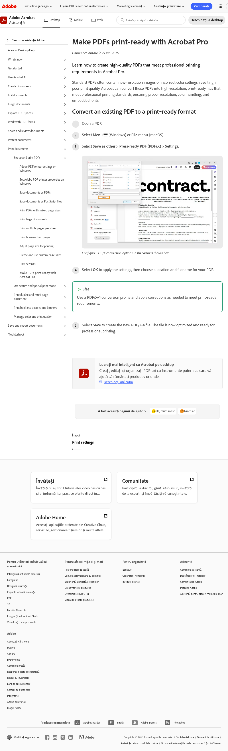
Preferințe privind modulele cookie (139, 743)
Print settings (27, 264)
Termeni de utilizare (208, 737)
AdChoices (215, 743)
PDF (9, 598)
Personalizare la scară (77, 569)
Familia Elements (16, 610)
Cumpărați (201, 6)
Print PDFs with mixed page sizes (40, 210)
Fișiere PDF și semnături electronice (82, 6)
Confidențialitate (185, 737)
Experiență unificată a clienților (82, 581)
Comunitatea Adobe (191, 581)
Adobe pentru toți (16, 701)
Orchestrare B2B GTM (77, 593)
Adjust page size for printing (36, 246)
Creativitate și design (36, 6)
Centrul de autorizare (18, 689)
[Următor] (186, 446)
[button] (220, 6)
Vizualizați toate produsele (21, 622)
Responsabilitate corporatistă (23, 671)
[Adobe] (9, 6)
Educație (127, 569)
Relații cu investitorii (18, 677)
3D (8, 604)
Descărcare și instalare (193, 575)
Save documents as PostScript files (41, 201)
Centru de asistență (191, 569)
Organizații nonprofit (133, 575)
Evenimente (13, 659)
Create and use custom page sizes (40, 255)
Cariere (11, 653)
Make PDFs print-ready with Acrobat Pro (38, 275)
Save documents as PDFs (35, 192)
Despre (11, 647)
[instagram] (55, 737)
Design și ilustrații (17, 586)
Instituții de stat (131, 581)
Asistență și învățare (167, 6)
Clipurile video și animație (21, 592)
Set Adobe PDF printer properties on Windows (42, 182)
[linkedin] (70, 737)
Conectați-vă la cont (18, 641)
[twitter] (63, 737)
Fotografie (12, 580)
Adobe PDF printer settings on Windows (38, 169)
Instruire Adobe (188, 587)
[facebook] (47, 737)
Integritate (13, 695)
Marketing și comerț (129, 6)
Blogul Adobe (14, 707)
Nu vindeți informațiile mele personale (182, 743)
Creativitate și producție (78, 587)
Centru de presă (16, 665)
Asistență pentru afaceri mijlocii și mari (201, 593)
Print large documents (33, 219)
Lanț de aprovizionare (19, 683)
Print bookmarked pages (35, 237)
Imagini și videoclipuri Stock (22, 616)
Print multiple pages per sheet (38, 228)
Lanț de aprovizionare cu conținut (83, 575)
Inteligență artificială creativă (23, 574)
